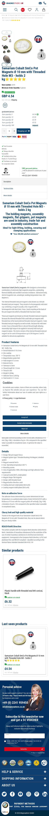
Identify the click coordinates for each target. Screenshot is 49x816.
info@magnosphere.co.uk (13, 706)
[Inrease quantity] (14, 131)
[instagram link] (28, 794)
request (35, 125)
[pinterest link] (36, 794)
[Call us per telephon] (45, 3)
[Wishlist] (29, 10)
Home (3, 15)
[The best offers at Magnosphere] (23, 10)
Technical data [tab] (8, 189)
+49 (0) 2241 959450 (29, 175)
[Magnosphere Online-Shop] (12, 3)
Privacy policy (8, 398)
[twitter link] (4, 794)
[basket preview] (43, 10)
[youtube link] (20, 794)
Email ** (8, 734)
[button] (7, 64)
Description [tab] (7, 182)
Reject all (24, 429)
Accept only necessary (24, 423)
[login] (36, 10)
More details (24, 433)
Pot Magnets (11, 15)
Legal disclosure (20, 398)
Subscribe (23, 749)
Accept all (24, 417)
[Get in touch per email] (40, 3)
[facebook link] (12, 794)
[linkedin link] (44, 794)
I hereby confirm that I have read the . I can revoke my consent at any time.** (23, 742)
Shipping (14, 100)
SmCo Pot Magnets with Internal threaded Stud (31, 15)
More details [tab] (8, 195)
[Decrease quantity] (4, 131)
